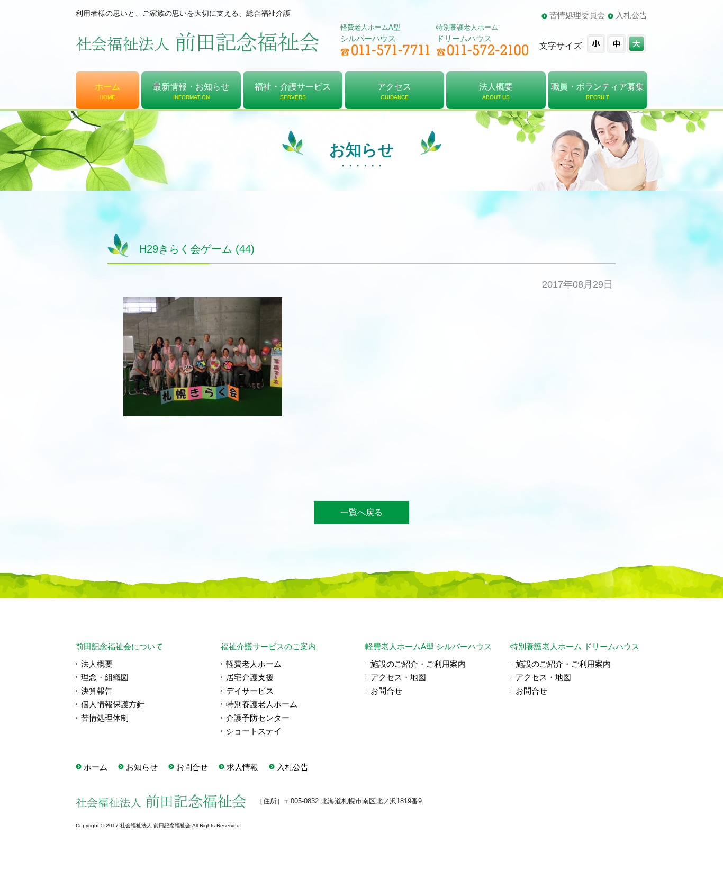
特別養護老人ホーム (261, 704)
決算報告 (97, 690)
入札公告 (631, 15)
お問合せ (386, 690)
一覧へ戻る (361, 512)
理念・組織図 (105, 677)
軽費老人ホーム (254, 663)
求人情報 (242, 767)
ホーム (95, 767)
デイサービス (250, 690)
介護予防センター (258, 717)
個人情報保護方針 (112, 704)
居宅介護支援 (250, 677)
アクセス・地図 (398, 677)
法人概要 (97, 663)
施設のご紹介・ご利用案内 (418, 663)
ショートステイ (254, 731)
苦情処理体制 (105, 717)
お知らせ (142, 767)
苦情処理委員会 (577, 15)
